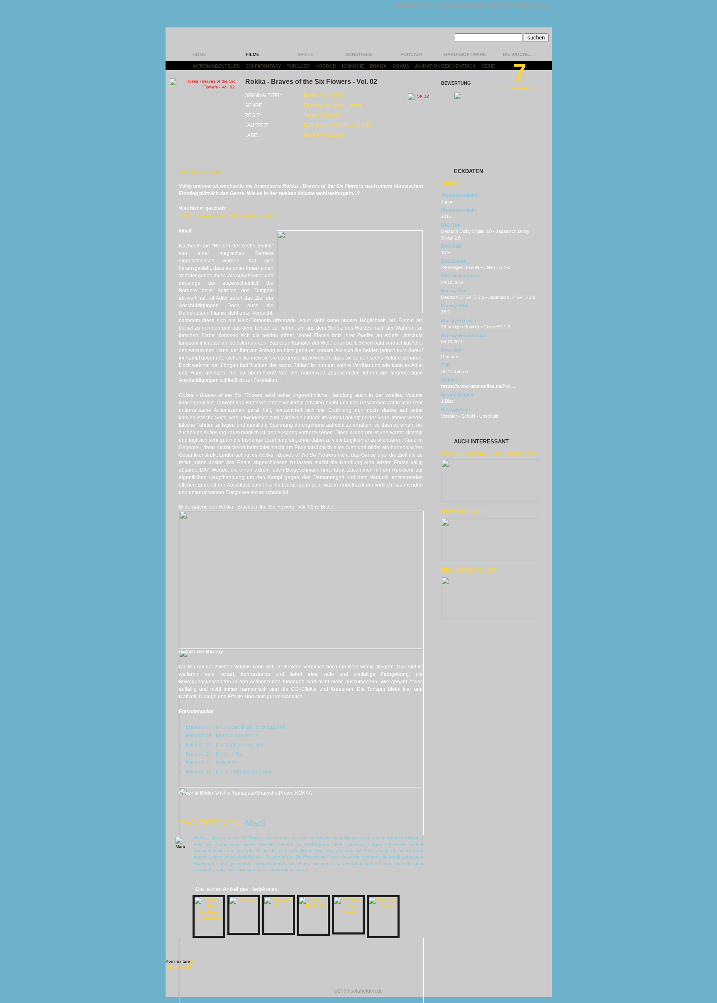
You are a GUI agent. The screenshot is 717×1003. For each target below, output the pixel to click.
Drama (378, 66)
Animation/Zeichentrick (445, 66)
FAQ (429, 4)
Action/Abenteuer (216, 66)
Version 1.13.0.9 (535, 4)
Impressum (502, 4)
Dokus (401, 66)
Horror (325, 66)
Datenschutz (472, 4)
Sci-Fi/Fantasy (263, 66)
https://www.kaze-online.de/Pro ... (478, 386)
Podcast (411, 54)
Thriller (298, 66)
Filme (252, 54)
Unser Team (407, 4)
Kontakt (446, 4)
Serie (488, 66)
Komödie (353, 66)
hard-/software (465, 54)
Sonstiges (358, 54)
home (199, 54)
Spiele (305, 54)
